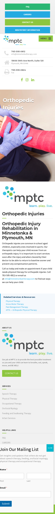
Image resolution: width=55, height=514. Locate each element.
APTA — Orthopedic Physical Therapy (21, 310)
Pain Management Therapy (17, 307)
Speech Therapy (9, 393)
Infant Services (9, 418)
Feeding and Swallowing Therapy (16, 413)
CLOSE (50, 448)
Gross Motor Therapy (15, 304)
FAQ (27, 6)
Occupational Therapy (11, 403)
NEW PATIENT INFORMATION (27, 30)
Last (28, 481)
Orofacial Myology (10, 408)
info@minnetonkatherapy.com (20, 278)
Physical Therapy (13, 301)
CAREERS (27, 14)
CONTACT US (27, 22)
